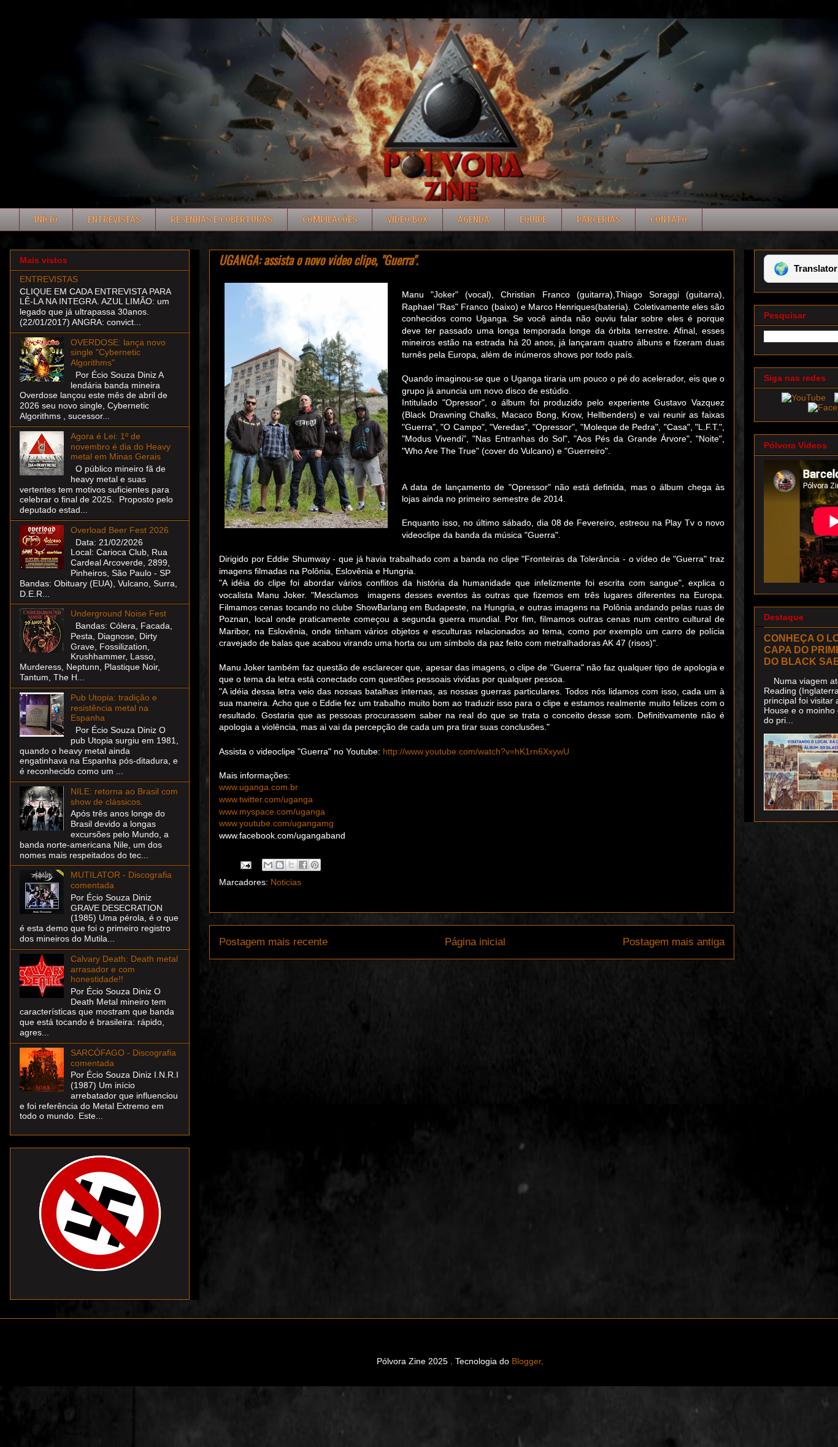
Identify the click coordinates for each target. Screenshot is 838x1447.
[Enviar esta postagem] (245, 864)
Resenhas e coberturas (221, 219)
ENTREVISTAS (49, 279)
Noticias (286, 882)
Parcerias (598, 219)
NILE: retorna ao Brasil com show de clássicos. (124, 796)
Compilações (329, 219)
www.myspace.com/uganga (272, 811)
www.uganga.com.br (258, 787)
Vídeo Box (407, 219)
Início (46, 219)
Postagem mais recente (273, 942)
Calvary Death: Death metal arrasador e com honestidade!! (124, 969)
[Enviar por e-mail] (268, 865)
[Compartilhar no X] (291, 865)
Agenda (474, 219)
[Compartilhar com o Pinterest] (315, 865)
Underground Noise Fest (118, 613)
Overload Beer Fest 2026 (120, 530)
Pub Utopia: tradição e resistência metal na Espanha (114, 708)
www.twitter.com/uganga (266, 799)
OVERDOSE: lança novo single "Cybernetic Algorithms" (118, 352)
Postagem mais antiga (674, 942)
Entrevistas (114, 219)
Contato (668, 219)
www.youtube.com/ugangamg (276, 823)
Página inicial (475, 942)
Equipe (533, 219)
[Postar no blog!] (280, 865)
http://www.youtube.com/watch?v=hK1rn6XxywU (476, 751)
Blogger (526, 1361)
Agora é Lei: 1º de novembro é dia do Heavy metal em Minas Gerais (121, 446)
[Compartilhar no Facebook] (303, 865)
